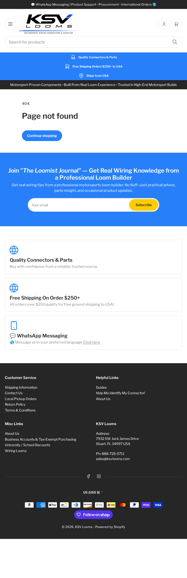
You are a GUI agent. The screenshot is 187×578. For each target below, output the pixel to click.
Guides (101, 387)
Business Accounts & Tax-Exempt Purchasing (40, 439)
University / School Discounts (27, 445)
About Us (103, 399)
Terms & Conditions (20, 410)
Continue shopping (42, 136)
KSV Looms (84, 527)
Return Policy (15, 404)
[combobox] (93, 42)
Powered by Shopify (110, 527)
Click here (91, 342)
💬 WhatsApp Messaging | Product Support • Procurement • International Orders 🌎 (93, 4)
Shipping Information (21, 387)
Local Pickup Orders (21, 399)
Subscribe (144, 205)
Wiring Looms (16, 451)
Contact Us (13, 393)
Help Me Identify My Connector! (120, 393)
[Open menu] (10, 24)
